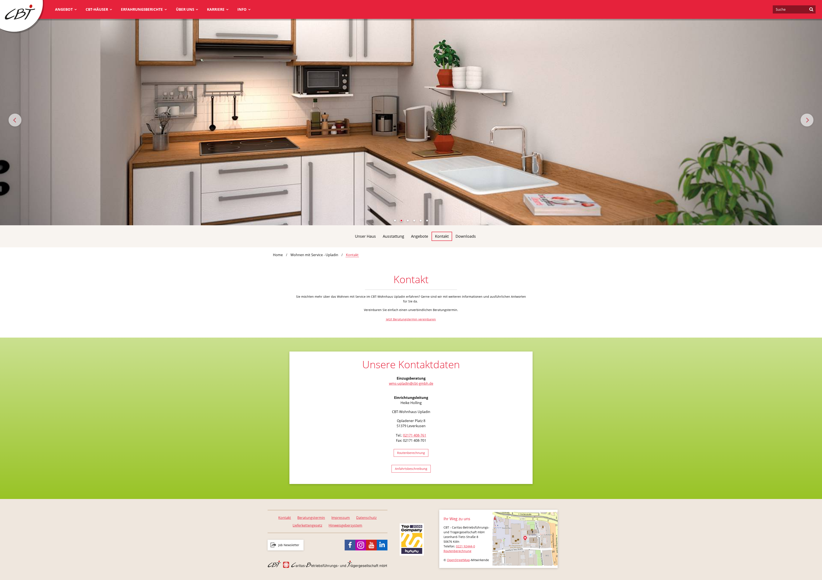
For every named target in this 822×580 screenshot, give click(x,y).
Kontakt (442, 236)
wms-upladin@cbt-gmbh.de (411, 383)
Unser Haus (365, 236)
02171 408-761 (414, 435)
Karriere (216, 9)
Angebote (419, 236)
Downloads (466, 236)
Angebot (64, 9)
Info (242, 9)
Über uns (185, 9)
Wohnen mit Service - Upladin (314, 254)
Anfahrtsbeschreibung (411, 469)
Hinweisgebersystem (345, 525)
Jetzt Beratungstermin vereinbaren (411, 319)
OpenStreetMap (458, 560)
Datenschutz (366, 517)
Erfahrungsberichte (142, 9)
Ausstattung (393, 236)
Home (278, 254)
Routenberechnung (411, 453)
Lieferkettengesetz (307, 525)
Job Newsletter (288, 545)
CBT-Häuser (97, 9)
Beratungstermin (311, 517)
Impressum (340, 517)
